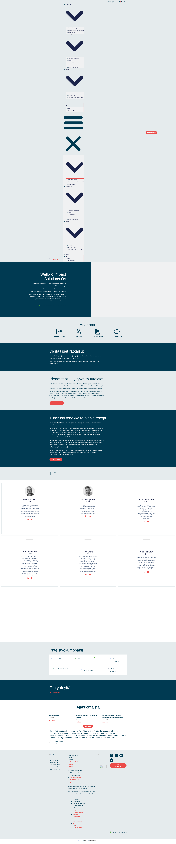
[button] (73, 133)
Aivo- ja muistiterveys (76, 770)
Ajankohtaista (71, 62)
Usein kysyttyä (71, 184)
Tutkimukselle (69, 99)
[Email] (31, 520)
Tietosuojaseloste (79, 803)
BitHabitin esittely (72, 28)
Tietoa (71, 757)
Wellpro (70, 60)
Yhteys (67, 102)
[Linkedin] (121, 755)
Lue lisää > (52, 720)
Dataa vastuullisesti (73, 67)
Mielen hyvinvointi (75, 772)
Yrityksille (70, 93)
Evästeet (76, 799)
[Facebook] (111, 755)
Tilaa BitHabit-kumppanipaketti (75, 97)
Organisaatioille (72, 95)
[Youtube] (111, 760)
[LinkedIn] (28, 520)
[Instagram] (116, 755)
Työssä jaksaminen (75, 775)
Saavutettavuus (78, 805)
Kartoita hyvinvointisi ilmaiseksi (76, 30)
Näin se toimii (73, 755)
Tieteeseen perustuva (73, 58)
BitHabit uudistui (54, 715)
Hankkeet (70, 65)
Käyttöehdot (77, 801)
